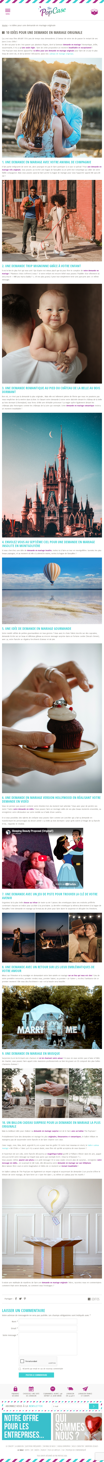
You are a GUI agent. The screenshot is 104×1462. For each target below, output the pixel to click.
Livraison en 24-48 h (70, 1395)
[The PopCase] (52, 11)
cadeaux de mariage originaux (61, 54)
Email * (14, 1328)
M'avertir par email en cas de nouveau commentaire (43, 1369)
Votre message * (10, 1335)
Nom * (15, 1321)
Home (4, 25)
